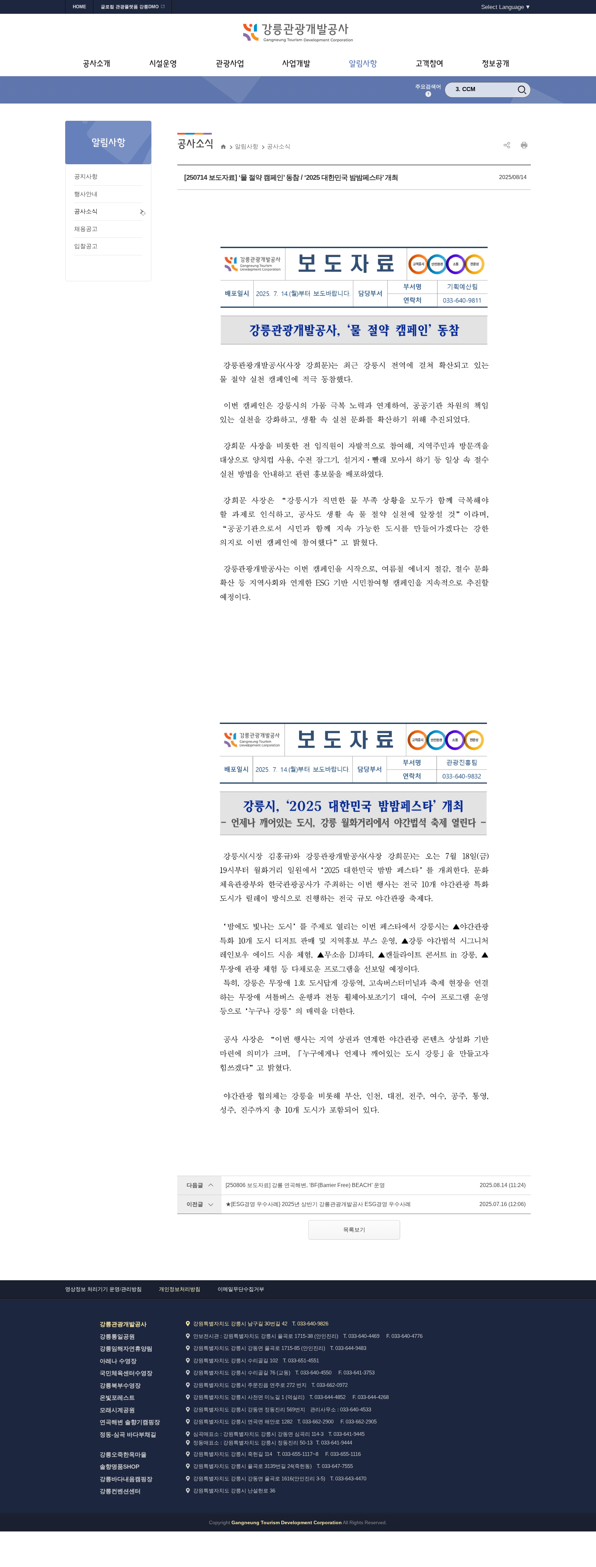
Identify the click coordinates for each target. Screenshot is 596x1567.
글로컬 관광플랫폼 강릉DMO (130, 6)
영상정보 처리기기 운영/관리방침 (103, 1289)
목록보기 (354, 1230)
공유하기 (507, 145)
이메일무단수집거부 (241, 1289)
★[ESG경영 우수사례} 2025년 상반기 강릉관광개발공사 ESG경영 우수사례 (318, 1204)
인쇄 (524, 145)
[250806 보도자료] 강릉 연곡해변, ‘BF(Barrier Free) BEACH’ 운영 (305, 1185)
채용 (468, 89)
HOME (79, 6)
